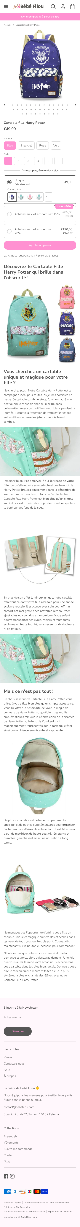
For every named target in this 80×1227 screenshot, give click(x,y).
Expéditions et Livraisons (60, 1211)
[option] (40, 16)
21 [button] (44, 109)
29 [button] (31, 114)
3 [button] (21, 105)
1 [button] (12, 105)
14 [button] (13, 109)
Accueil (7, 24)
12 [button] (62, 105)
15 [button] (17, 109)
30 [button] (35, 114)
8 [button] (44, 105)
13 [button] (67, 105)
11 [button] (58, 105)
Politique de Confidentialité (17, 1207)
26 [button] (66, 109)
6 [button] (35, 105)
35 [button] (57, 114)
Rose (42, 146)
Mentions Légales (12, 1202)
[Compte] (63, 5)
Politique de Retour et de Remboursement (24, 1211)
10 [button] (53, 105)
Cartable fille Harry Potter (28, 24)
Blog (7, 1161)
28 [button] (26, 114)
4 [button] (26, 105)
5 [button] (30, 105)
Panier (8, 1057)
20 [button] (40, 109)
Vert (56, 146)
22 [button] (48, 109)
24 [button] (57, 109)
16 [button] (22, 109)
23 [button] (53, 109)
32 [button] (44, 114)
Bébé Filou (31, 1216)
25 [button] (62, 109)
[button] (40, 182)
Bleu (10, 146)
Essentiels (11, 1136)
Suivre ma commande (18, 1149)
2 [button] (17, 105)
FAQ (7, 1070)
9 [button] (49, 105)
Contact (9, 1155)
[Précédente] (5, 105)
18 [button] (31, 109)
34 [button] (53, 114)
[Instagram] (12, 1176)
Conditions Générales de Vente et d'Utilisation (46, 1202)
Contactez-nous (14, 1064)
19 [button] (35, 109)
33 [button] (48, 114)
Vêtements (11, 1143)
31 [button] (40, 114)
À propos (10, 1076)
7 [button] (39, 105)
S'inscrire (18, 1031)
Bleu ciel (26, 146)
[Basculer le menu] (6, 6)
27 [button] (22, 114)
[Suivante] (75, 105)
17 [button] (26, 109)
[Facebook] (6, 1176)
